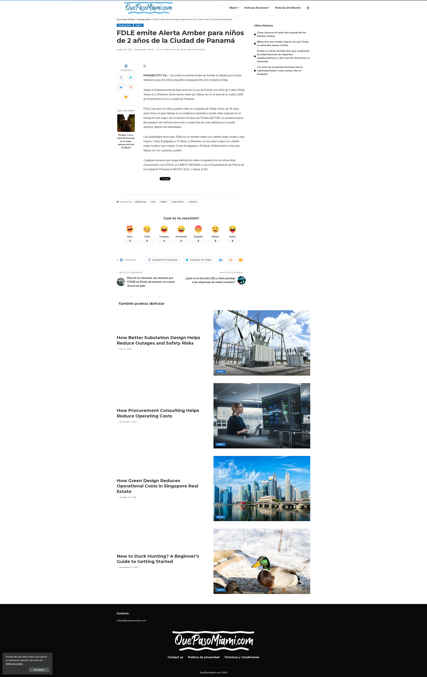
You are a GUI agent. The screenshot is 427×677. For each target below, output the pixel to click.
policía (202, 50)
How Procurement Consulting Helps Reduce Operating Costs (158, 413)
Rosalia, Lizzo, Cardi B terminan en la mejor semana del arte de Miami (126, 141)
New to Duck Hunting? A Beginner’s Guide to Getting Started (158, 558)
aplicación (170, 50)
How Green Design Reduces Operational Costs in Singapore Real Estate (157, 486)
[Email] (126, 97)
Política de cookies (14, 664)
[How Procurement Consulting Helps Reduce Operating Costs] (262, 415)
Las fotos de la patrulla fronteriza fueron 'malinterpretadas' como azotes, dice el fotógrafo (280, 70)
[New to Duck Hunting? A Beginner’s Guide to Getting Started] (262, 561)
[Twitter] (131, 78)
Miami (139, 25)
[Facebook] (121, 78)
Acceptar (39, 669)
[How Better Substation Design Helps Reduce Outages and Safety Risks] (262, 343)
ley (178, 50)
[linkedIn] (121, 87)
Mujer (183, 50)
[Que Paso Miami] (147, 7)
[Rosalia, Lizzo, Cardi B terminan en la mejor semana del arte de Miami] (126, 123)
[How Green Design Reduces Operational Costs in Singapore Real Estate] (262, 488)
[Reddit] (131, 87)
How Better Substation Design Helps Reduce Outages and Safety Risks (158, 340)
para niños (192, 50)
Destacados (125, 25)
